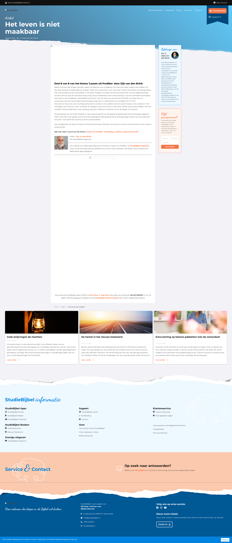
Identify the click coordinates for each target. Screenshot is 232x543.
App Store (105, 295)
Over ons (188, 10)
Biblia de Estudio (86, 436)
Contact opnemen (163, 412)
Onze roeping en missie (88, 432)
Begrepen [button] (225, 539)
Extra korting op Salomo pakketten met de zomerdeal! (188, 336)
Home (56, 307)
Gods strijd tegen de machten (24, 336)
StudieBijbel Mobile (15, 416)
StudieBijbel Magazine (17, 441)
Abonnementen (155, 10)
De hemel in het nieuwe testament (102, 336)
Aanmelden (170, 147)
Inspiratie (169, 10)
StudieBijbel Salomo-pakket (107, 298)
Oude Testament (14, 428)
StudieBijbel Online (16, 412)
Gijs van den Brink (83, 136)
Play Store (94, 295)
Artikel (63, 307)
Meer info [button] (74, 539)
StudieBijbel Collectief (17, 419)
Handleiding (86, 416)
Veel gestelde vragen (164, 416)
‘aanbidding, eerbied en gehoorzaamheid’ (121, 132)
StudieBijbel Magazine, (139, 146)
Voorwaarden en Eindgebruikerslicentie (169, 425)
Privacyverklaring (160, 433)
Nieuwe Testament (15, 432)
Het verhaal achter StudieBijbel (92, 428)
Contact (198, 10)
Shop (178, 10)
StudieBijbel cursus (90, 412)
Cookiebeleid (158, 429)
